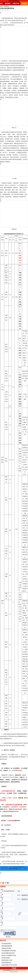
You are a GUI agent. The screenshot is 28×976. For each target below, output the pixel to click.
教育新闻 (7, 3)
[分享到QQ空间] (1, 883)
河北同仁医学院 (5, 957)
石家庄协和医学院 (6, 962)
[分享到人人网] (8, 883)
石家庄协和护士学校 (6, 960)
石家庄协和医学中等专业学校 (9, 965)
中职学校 (24, 3)
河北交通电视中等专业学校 (8, 950)
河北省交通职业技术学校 (8, 953)
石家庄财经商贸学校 (14, 1)
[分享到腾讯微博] (5, 883)
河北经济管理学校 (6, 943)
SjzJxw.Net (13, 971)
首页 (1, 6)
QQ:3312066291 (13, 868)
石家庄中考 (16, 3)
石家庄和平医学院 (6, 948)
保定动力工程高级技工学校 (8, 955)
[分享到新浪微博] (3, 883)
